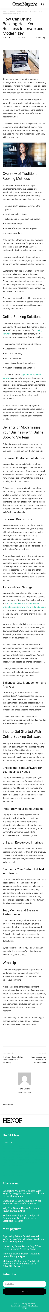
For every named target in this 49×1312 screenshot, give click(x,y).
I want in (24, 1291)
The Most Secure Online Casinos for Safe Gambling (13, 1060)
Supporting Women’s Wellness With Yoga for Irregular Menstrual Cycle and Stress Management (24, 1193)
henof (5, 1104)
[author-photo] (24, 1085)
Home (5, 11)
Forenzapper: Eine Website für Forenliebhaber (38, 1060)
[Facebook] (5, 43)
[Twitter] (11, 43)
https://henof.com (24, 1092)
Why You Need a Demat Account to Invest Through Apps (21, 1209)
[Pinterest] (17, 43)
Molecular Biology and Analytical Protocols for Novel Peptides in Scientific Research (21, 1218)
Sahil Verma (9, 38)
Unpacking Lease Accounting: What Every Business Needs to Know (22, 1202)
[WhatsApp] (23, 43)
